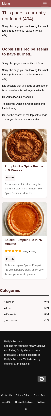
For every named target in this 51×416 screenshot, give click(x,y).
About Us (6, 402)
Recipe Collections (24, 402)
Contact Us (6, 395)
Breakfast (11, 320)
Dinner (10, 302)
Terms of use (40, 395)
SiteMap (40, 402)
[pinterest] (42, 379)
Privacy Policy (22, 395)
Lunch (9, 308)
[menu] (45, 4)
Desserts (10, 178)
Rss (25, 409)
